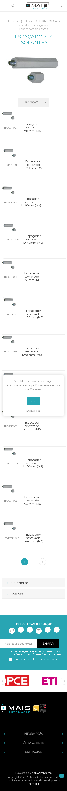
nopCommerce (42, 773)
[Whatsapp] (57, 630)
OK (33, 401)
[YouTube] (39, 631)
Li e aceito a (36, 659)
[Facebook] (21, 630)
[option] (17, 681)
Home (11, 21)
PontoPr (33, 783)
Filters (34, 91)
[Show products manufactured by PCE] (17, 681)
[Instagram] (30, 630)
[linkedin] (48, 630)
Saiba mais (33, 410)
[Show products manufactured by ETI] (50, 681)
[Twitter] (12, 631)
